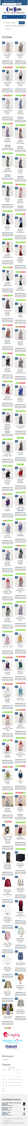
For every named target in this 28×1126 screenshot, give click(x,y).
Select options (8, 63)
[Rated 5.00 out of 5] (20, 510)
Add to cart (8, 848)
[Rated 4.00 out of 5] (7, 429)
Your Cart (10, 1)
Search (19, 4)
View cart (22, 22)
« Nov (3, 1090)
